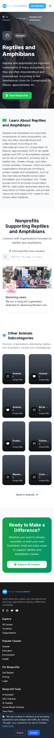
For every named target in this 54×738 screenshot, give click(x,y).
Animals (22, 18)
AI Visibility (7, 703)
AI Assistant (7, 694)
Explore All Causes (29, 564)
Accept (33, 732)
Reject (20, 732)
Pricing (5, 677)
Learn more (8, 726)
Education (7, 650)
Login (5, 681)
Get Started (37, 6)
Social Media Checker (13, 707)
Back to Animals (25, 494)
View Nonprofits (18, 95)
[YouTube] (17, 610)
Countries (7, 628)
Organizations (9, 633)
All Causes (6, 18)
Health (5, 659)
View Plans (7, 711)
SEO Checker (9, 699)
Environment (8, 655)
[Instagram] (7, 610)
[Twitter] (12, 610)
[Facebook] (3, 610)
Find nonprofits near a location (28, 251)
